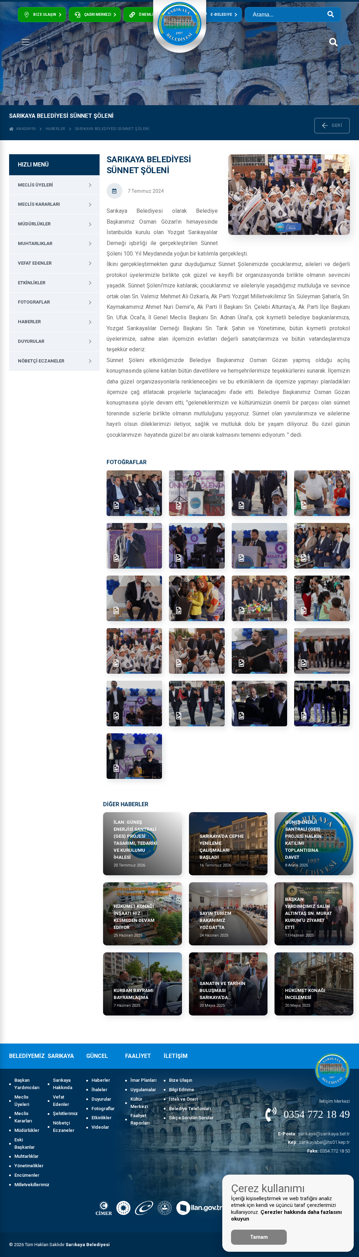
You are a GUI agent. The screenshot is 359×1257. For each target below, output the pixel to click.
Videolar (100, 1127)
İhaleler (99, 1089)
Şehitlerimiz (65, 1113)
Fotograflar (34, 302)
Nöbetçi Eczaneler (41, 360)
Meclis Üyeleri (35, 185)
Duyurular (31, 341)
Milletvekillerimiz (27, 1184)
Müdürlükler (34, 223)
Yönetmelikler (27, 1165)
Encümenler (26, 1175)
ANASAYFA (25, 129)
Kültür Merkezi (139, 1102)
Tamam (259, 1237)
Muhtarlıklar (35, 243)
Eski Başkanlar (24, 1143)
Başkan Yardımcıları (26, 1084)
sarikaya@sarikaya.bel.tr (314, 1133)
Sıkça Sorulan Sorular (191, 1117)
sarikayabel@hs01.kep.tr (319, 1142)
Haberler (56, 129)
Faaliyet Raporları (139, 1119)
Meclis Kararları (39, 204)
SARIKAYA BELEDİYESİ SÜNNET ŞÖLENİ (112, 129)
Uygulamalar (143, 1089)
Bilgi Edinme (181, 1089)
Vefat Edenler (35, 263)
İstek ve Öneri (183, 1099)
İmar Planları (143, 1080)
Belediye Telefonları (190, 1108)
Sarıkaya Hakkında (62, 1084)
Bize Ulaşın (180, 1080)
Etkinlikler (31, 282)
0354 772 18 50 (328, 1151)
